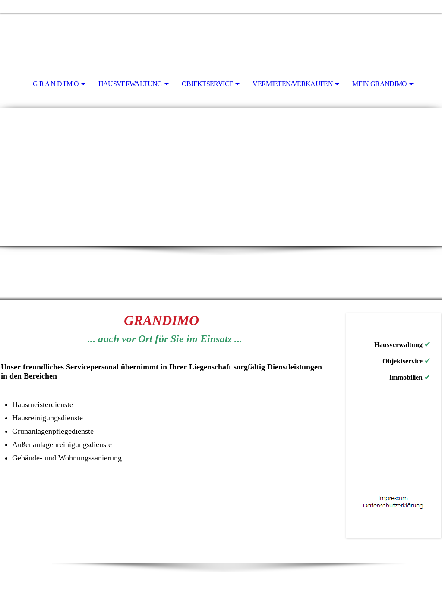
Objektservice (208, 84)
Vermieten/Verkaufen (293, 84)
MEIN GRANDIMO (379, 84)
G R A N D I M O (56, 84)
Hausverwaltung (130, 84)
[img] (221, 37)
